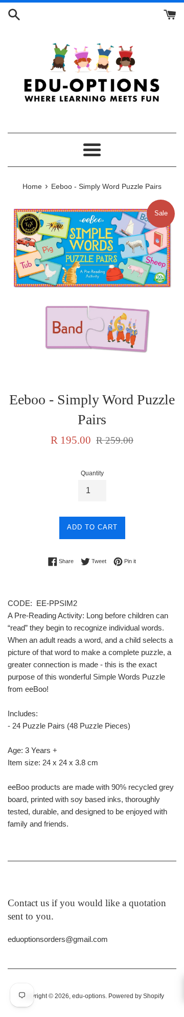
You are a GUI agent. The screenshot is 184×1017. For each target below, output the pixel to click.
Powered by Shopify (136, 996)
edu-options (88, 996)
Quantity (92, 473)
